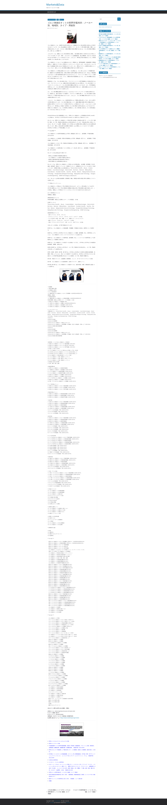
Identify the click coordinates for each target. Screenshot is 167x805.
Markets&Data (55, 4)
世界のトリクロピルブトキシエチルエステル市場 (59, 741)
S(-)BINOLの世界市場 (53, 760)
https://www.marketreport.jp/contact (70, 718)
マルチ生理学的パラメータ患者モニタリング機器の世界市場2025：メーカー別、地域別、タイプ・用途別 (109, 50)
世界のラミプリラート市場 (54, 743)
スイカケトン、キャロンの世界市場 (56, 762)
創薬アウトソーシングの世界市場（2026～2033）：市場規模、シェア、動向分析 (65, 778)
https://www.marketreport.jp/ (105, 27)
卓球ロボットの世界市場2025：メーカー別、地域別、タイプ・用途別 (63, 772)
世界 (57, 19)
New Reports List (51, 12)
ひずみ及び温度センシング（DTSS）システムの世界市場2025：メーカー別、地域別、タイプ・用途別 (59, 791)
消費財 (50, 780)
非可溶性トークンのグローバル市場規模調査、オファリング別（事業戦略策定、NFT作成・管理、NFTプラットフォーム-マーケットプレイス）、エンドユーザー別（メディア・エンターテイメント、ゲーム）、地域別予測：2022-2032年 (72, 755)
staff (56, 28)
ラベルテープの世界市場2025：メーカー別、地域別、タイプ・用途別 (84, 791)
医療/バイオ (61, 19)
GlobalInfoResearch (51, 19)
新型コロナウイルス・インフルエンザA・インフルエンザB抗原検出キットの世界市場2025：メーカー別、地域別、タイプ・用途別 (110, 42)
